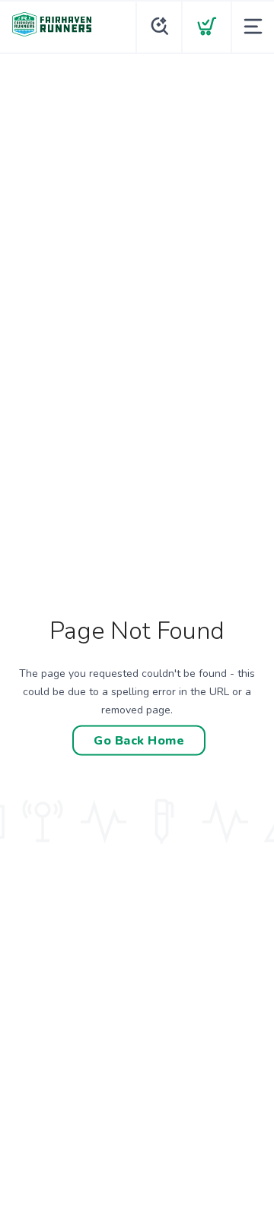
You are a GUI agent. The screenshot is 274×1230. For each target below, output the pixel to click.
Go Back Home (139, 740)
